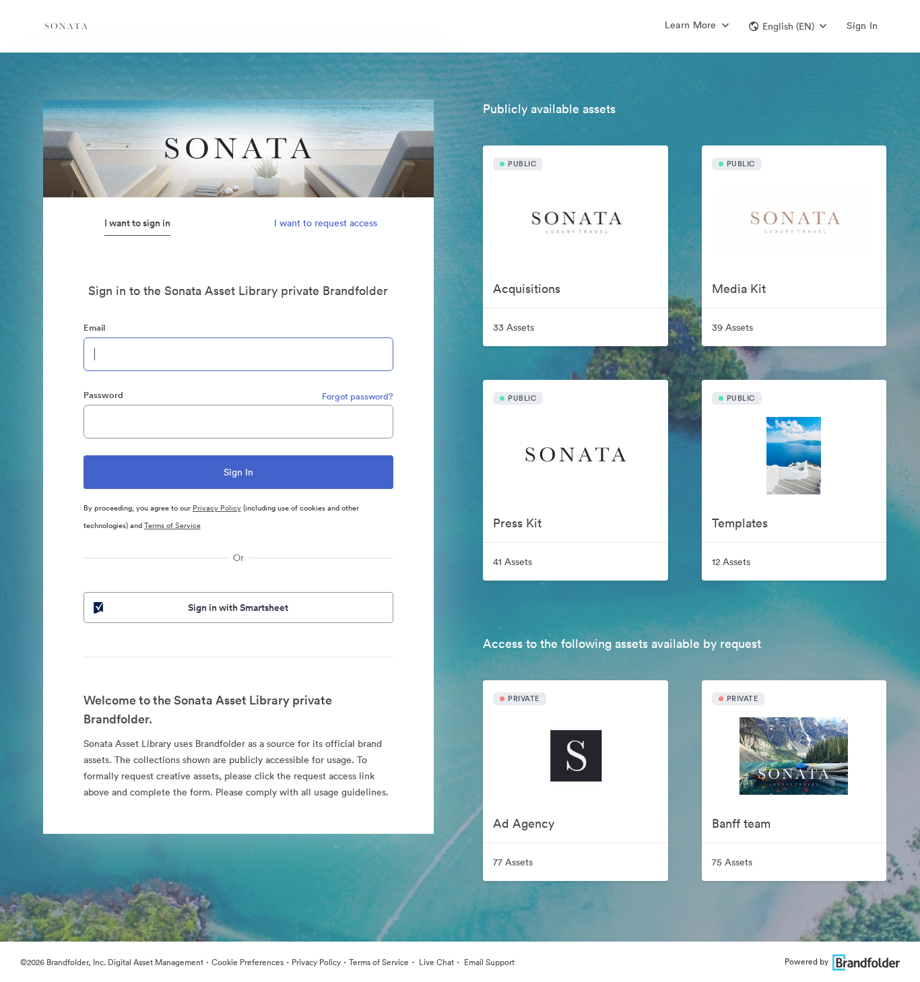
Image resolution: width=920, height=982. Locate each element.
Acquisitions (526, 288)
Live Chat (435, 962)
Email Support (488, 962)
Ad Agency (523, 823)
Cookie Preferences (247, 962)
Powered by (806, 961)
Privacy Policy (217, 507)
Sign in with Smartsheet (238, 607)
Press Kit (517, 523)
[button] (787, 26)
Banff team (741, 823)
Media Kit (739, 288)
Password (103, 395)
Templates (740, 523)
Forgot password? (357, 396)
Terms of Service (172, 525)
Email (94, 327)
